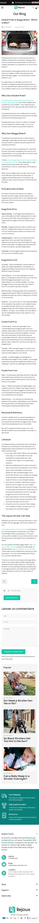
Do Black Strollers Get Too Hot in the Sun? (17, 740)
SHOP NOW (29, 2)
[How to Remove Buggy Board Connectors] (34, 581)
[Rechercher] (33, 7)
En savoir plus (11, 598)
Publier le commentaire (13, 652)
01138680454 (13, 858)
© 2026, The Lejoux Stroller (19, 915)
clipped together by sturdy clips (23, 549)
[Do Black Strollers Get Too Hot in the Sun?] (4, 581)
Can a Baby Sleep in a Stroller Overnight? (17, 777)
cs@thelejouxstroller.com (17, 865)
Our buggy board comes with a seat (15, 529)
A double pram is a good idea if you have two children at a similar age (18, 101)
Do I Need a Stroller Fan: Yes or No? (18, 702)
